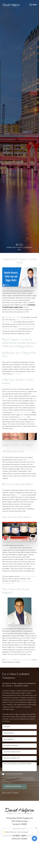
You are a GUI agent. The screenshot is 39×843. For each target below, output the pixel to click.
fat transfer (23, 417)
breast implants (17, 374)
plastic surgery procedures (14, 631)
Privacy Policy (13, 781)
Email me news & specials (14, 774)
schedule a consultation (24, 660)
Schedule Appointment (13, 786)
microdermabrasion (12, 638)
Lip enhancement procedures (22, 412)
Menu (35, 5)
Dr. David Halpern (8, 629)
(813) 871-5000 (10, 660)
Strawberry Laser (25, 654)
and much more (24, 638)
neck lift (29, 460)
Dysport (27, 636)
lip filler (5, 398)
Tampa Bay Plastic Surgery (12, 317)
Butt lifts (18, 495)
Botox (22, 636)
